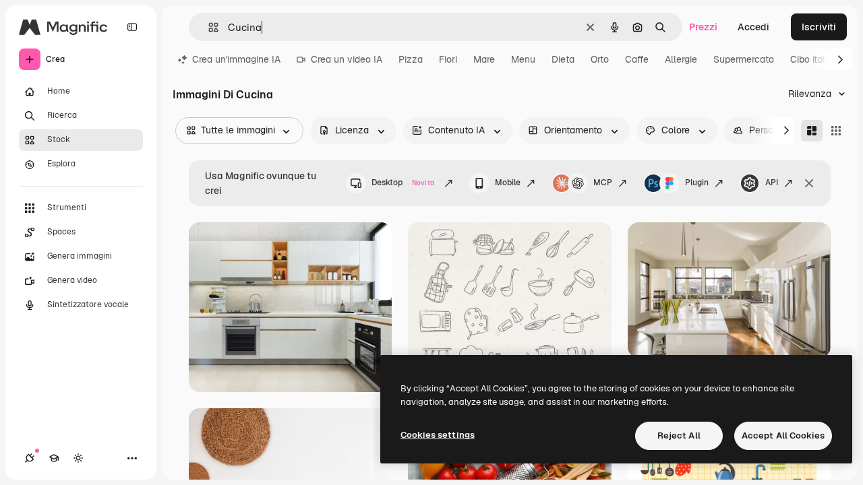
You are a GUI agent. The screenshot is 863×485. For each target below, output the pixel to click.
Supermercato (743, 59)
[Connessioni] (29, 458)
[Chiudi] (809, 183)
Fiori (448, 59)
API (771, 182)
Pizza (410, 59)
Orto (600, 59)
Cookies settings (437, 435)
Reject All (679, 435)
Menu (523, 59)
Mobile (507, 182)
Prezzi (703, 27)
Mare (484, 59)
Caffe (637, 59)
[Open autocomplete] (208, 27)
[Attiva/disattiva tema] (78, 458)
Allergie (681, 59)
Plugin (697, 182)
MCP (602, 182)
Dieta (563, 59)
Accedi (753, 27)
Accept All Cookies (783, 435)
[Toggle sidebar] (132, 27)
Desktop (402, 182)
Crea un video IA (346, 59)
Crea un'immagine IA (236, 59)
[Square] (836, 130)
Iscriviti (819, 27)
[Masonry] (812, 130)
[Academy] (54, 458)
